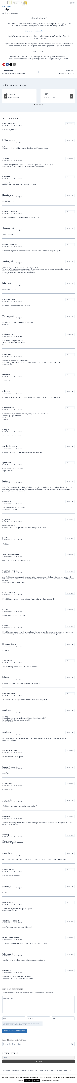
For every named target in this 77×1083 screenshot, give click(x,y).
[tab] (34, 104)
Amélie (5, 710)
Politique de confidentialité (38, 1070)
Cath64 (5, 835)
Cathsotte (7, 228)
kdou (4, 677)
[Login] (68, 3)
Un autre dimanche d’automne (13, 72)
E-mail (31, 1018)
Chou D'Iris (7, 124)
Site (54, 1018)
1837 (46, 94)
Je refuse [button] (36, 1080)
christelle (6, 354)
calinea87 (6, 334)
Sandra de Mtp (8, 571)
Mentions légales (55, 1070)
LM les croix (7, 140)
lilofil (6, 13)
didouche (6, 902)
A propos (67, 1070)
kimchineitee (8, 644)
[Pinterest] (3, 64)
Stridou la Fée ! (9, 446)
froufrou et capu (9, 921)
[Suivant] (71, 96)
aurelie (5, 661)
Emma (5, 626)
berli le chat (7, 593)
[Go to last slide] (5, 96)
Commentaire (8, 998)
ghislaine (6, 261)
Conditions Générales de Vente (14, 1070)
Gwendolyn (7, 694)
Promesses (10, 94)
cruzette (6, 853)
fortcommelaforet (10, 554)
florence (6, 177)
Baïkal (5, 816)
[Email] (14, 64)
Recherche (73, 1044)
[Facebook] (7, 64)
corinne (5, 800)
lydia (4, 481)
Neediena (6, 195)
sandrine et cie (9, 750)
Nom (5, 1018)
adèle (5, 391)
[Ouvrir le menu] (4, 2)
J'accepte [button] (27, 1080)
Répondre (70, 124)
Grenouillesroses (10, 937)
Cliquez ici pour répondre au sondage (38, 31)
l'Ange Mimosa (8, 767)
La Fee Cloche (8, 212)
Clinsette (6, 408)
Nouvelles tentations (67, 72)
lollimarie (6, 954)
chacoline (6, 869)
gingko (5, 732)
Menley (5, 970)
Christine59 (7, 299)
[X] (10, 64)
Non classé (6, 6)
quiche (5, 463)
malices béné (8, 244)
